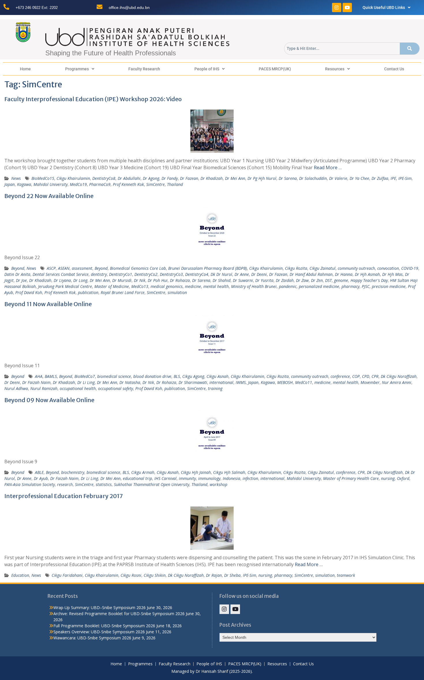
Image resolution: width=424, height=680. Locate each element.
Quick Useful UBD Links (384, 7)
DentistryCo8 (103, 178)
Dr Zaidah (285, 280)
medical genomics (167, 286)
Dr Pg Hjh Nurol (261, 178)
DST (328, 280)
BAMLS (51, 376)
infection (250, 478)
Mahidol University (50, 184)
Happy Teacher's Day (369, 280)
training (215, 388)
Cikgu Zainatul (322, 268)
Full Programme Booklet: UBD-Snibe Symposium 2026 (104, 625)
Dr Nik (139, 280)
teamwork (346, 575)
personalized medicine (319, 286)
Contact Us (394, 69)
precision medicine (389, 286)
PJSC (365, 286)
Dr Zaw (302, 280)
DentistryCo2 (145, 274)
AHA (38, 376)
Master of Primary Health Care (351, 478)
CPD (365, 376)
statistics (104, 484)
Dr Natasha (129, 382)
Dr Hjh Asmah (367, 274)
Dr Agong (151, 178)
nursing (388, 478)
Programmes (77, 69)
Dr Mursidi (122, 280)
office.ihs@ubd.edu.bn (129, 7)
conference (340, 376)
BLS (177, 376)
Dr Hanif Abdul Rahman (311, 274)
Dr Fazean (189, 178)
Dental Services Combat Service (61, 274)
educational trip (137, 478)
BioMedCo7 (84, 376)
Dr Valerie (338, 178)
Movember (370, 382)
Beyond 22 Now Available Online (48, 195)
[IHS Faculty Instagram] (224, 609)
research (65, 484)
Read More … (328, 167)
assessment (82, 268)
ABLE (39, 472)
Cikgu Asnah (217, 376)
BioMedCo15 (42, 178)
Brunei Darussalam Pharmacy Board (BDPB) (207, 268)
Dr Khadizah (211, 178)
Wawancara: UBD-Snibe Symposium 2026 (92, 638)
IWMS (241, 382)
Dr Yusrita (264, 280)
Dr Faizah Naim (36, 382)
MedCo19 (78, 184)
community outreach (356, 268)
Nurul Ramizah (43, 388)
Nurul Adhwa (16, 388)
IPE (393, 178)
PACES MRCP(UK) (275, 69)
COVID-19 (409, 268)
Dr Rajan (214, 575)
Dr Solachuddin (313, 178)
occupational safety (115, 388)
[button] (387, 7)
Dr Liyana (62, 280)
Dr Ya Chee (359, 178)
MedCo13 (139, 286)
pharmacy (350, 286)
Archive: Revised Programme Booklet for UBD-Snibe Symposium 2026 (119, 613)
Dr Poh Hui (158, 280)
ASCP (51, 268)
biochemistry (72, 472)
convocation (388, 268)
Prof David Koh (28, 292)
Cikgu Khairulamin (73, 178)
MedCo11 (303, 382)
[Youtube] (347, 7)
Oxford (403, 478)
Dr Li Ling (86, 382)
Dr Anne (241, 274)
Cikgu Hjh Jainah (196, 472)
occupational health (78, 388)
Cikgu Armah (142, 472)
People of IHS (206, 69)
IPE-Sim (405, 178)
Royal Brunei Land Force (123, 292)
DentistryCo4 (196, 274)
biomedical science (114, 376)
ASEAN (64, 268)
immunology (209, 478)
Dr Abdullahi (129, 178)
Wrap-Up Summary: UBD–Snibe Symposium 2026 (99, 607)
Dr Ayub (41, 478)
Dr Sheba (232, 575)
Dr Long (80, 280)
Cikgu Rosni (131, 575)
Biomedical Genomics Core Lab (138, 268)
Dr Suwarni (243, 280)
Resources (334, 69)
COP (356, 376)
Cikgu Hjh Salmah (229, 472)
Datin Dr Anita (17, 274)
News (16, 178)
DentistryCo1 (120, 274)
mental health (216, 286)
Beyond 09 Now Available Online (49, 400)
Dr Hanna (343, 274)
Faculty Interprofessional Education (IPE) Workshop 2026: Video (93, 99)
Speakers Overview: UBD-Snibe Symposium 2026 (99, 631)
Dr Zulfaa (380, 178)
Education (20, 575)
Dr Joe (21, 280)
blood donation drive (152, 376)
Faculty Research (144, 69)
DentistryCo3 (171, 274)
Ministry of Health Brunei (254, 286)
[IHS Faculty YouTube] (235, 609)
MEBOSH (285, 382)
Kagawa (24, 184)
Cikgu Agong (193, 376)
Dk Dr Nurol (221, 274)
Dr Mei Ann (235, 178)
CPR (375, 376)
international (221, 382)
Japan (9, 184)
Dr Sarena (288, 178)
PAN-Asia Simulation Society (29, 484)
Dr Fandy (170, 178)
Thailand (175, 184)
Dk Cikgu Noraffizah (399, 376)
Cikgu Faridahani (67, 575)
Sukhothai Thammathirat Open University (151, 484)
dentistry (99, 274)
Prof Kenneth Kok (128, 184)
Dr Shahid (221, 280)
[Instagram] (336, 7)
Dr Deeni (259, 274)
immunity (187, 478)
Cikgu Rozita (296, 268)
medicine (193, 286)
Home (25, 69)
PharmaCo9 (99, 184)
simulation (177, 292)
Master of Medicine (111, 286)
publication (88, 292)
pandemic (288, 286)
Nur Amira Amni (396, 382)
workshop (218, 484)
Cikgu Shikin (155, 575)
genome (341, 280)
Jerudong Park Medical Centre (65, 286)
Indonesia (231, 478)
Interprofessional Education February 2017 (63, 496)
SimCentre (155, 184)
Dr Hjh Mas (392, 274)
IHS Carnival (165, 478)
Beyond (17, 268)
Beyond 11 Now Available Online (48, 304)
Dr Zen (317, 280)
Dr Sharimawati (193, 382)
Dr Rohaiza (180, 280)
